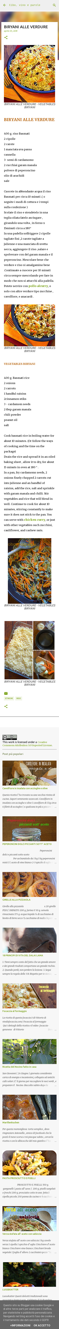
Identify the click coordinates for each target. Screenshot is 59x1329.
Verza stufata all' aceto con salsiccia (21, 1234)
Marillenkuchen (10, 1122)
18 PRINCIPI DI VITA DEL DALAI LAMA (22, 955)
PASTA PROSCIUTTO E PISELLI (19, 1178)
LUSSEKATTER (10, 1289)
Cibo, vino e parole (24, 5)
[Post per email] (6, 694)
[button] (6, 37)
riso (19, 698)
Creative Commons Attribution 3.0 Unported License (27, 744)
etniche (9, 698)
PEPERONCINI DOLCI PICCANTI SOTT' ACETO (27, 844)
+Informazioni (20, 1325)
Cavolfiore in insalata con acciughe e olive (25, 788)
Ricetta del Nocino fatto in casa (19, 1066)
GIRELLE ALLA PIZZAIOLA (16, 899)
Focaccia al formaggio (14, 1011)
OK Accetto (42, 1325)
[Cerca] (54, 5)
